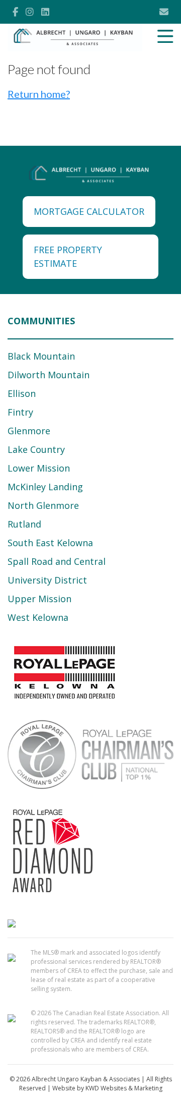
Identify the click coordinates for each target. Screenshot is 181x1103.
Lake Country (36, 449)
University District (47, 580)
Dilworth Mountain (48, 375)
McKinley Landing (45, 487)
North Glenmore (43, 505)
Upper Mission (39, 599)
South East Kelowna (50, 543)
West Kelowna (38, 617)
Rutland (24, 524)
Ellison (22, 393)
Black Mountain (41, 356)
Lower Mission (39, 468)
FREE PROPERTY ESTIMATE (68, 256)
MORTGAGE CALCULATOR (89, 211)
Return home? (39, 94)
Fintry (20, 412)
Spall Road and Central (57, 561)
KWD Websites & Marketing (123, 1088)
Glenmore (29, 431)
